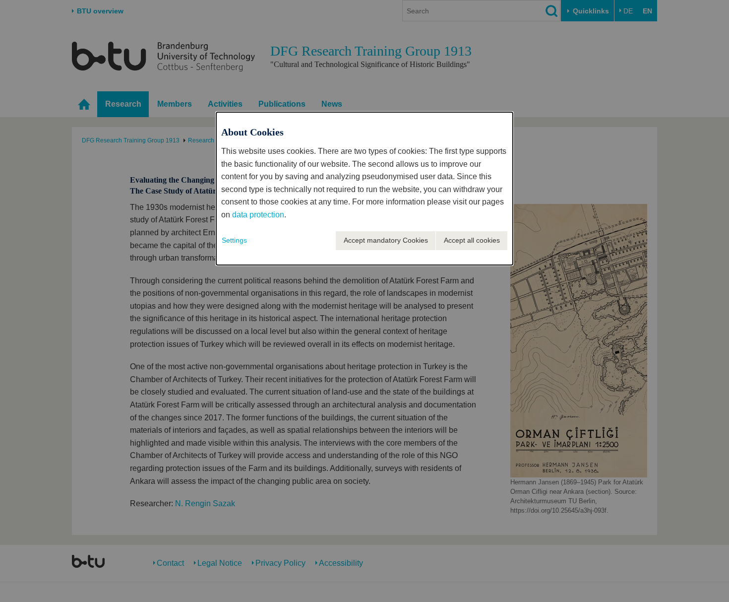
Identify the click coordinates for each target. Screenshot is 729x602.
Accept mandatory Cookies (386, 240)
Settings (234, 240)
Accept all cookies (472, 240)
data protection (258, 214)
